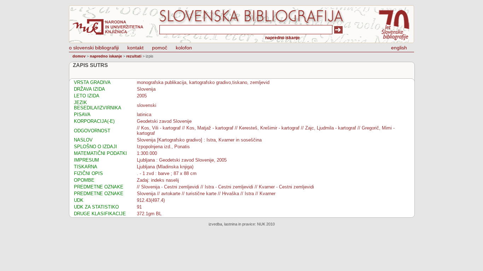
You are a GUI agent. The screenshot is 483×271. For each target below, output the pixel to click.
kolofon (184, 47)
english (399, 47)
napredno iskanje (282, 37)
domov (79, 56)
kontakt (135, 47)
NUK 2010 (266, 224)
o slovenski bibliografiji (94, 47)
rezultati (133, 56)
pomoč (159, 47)
